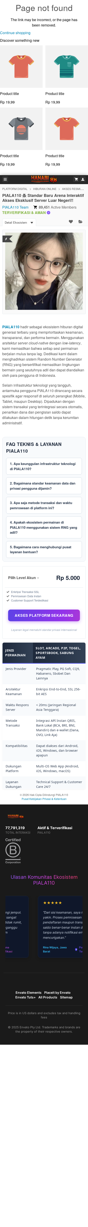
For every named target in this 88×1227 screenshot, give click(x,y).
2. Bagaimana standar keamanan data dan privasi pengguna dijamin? (42, 486)
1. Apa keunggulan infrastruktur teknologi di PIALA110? (43, 466)
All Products (47, 997)
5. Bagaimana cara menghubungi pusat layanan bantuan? (40, 549)
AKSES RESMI (71, 189)
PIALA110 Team (15, 207)
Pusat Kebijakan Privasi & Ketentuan (44, 799)
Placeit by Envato (57, 992)
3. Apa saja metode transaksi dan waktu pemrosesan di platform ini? (41, 505)
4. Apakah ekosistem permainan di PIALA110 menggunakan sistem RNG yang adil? (43, 527)
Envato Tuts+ (25, 997)
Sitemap (66, 997)
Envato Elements (29, 992)
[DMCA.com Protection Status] (6, 236)
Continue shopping (15, 32)
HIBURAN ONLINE (44, 189)
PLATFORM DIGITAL (15, 189)
